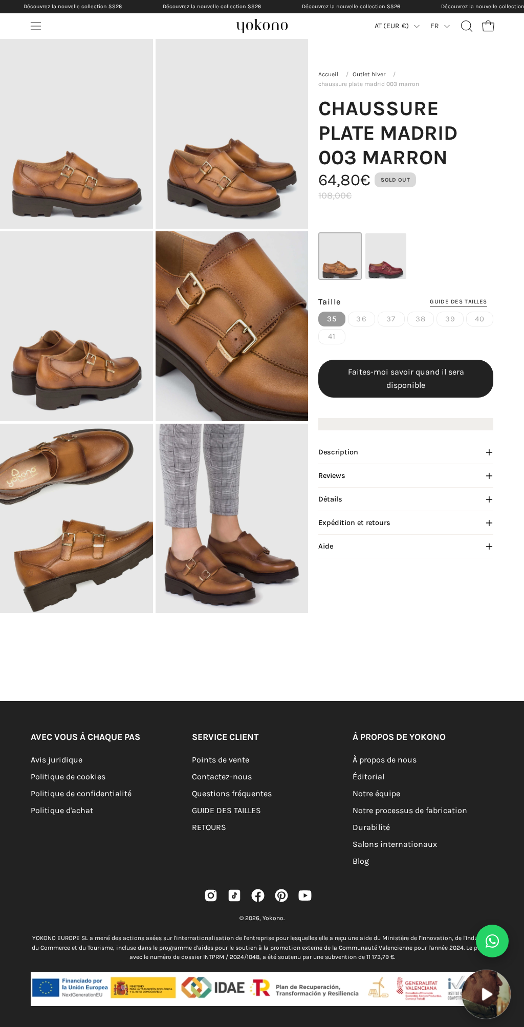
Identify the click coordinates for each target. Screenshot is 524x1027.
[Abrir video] (486, 994)
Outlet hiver (369, 74)
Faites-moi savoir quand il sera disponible (406, 378)
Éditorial (368, 776)
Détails (330, 499)
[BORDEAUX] (385, 256)
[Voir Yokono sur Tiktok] (234, 895)
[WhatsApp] (492, 941)
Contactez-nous (222, 776)
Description (338, 452)
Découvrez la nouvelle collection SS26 (73, 6)
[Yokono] (272, 29)
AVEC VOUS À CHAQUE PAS (85, 737)
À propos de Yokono (399, 737)
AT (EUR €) (392, 25)
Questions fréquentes (232, 793)
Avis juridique (56, 759)
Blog (361, 861)
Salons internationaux (395, 844)
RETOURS (209, 827)
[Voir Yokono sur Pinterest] (281, 895)
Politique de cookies (68, 776)
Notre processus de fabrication (410, 810)
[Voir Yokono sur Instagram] (211, 895)
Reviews (331, 475)
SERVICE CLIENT (225, 737)
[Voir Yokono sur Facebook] (258, 895)
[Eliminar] (509, 963)
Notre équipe (376, 793)
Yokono (273, 918)
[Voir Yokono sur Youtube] (305, 895)
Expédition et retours (354, 522)
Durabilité (371, 827)
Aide (325, 546)
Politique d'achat (62, 810)
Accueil (328, 74)
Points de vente (220, 759)
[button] (465, 26)
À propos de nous (385, 759)
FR (434, 25)
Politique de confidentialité (81, 793)
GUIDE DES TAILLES (226, 810)
